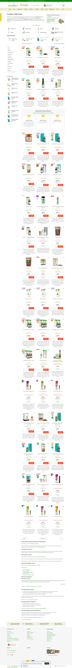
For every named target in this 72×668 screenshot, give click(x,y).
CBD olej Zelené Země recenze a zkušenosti (34, 586)
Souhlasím (46, 663)
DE (27, 619)
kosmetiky (44, 556)
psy (8, 20)
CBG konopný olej (29, 633)
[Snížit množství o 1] (23, 67)
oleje (34, 543)
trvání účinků (41, 545)
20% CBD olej (49, 596)
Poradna (9, 2)
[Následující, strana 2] (61, 539)
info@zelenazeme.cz (12, 650)
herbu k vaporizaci (18, 19)
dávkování (34, 545)
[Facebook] (8, 655)
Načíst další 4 (43, 538)
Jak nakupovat (9, 637)
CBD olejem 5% (32, 580)
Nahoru (24, 538)
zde (41, 663)
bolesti (28, 569)
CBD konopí (28, 635)
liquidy (22, 19)
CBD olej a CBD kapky (30, 632)
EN (30, 619)
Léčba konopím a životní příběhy (51, 634)
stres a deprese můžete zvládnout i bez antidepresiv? (33, 617)
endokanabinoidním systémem (32, 591)
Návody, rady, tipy (49, 636)
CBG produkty (29, 637)
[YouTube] (12, 655)
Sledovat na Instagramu (54, 655)
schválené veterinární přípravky (38, 19)
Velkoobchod (9, 631)
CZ (22, 619)
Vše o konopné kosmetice (50, 635)
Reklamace (9, 641)
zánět (42, 561)
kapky (42, 16)
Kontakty (13, 2)
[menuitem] (10, 9)
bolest (45, 592)
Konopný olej (29, 631)
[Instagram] (10, 655)
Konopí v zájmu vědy (50, 633)
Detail (43, 245)
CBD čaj (28, 634)
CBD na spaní (28, 608)
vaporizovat (31, 551)
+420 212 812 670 (12, 652)
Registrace (62, 2)
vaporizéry (12, 19)
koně (11, 20)
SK (24, 619)
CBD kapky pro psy (29, 636)
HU (25, 619)
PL (28, 619)
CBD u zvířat (32, 565)
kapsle (37, 543)
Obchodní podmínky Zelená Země (13, 638)
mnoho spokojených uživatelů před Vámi (39, 608)
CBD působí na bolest (33, 599)
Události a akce (49, 637)
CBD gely (22, 597)
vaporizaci (9, 19)
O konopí (48, 631)
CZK (53, 2)
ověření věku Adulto (14, 667)
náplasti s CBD (30, 597)
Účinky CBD (50, 16)
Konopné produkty (49, 632)
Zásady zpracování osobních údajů (13, 639)
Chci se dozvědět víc (35, 25)
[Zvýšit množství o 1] (28, 67)
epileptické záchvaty (29, 572)
